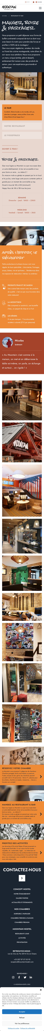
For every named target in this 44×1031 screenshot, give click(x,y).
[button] (41, 990)
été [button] (28, 2)
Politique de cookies (13, 1028)
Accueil (4, 16)
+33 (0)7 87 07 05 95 (22, 959)
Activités (22, 938)
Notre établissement (22, 894)
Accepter (22, 1012)
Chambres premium (22, 922)
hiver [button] (40, 2)
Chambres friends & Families (22, 918)
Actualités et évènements (22, 902)
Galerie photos (22, 898)
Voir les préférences (22, 1023)
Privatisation (22, 942)
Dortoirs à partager (22, 914)
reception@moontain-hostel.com (22, 962)
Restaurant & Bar (22, 934)
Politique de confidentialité (27, 1028)
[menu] (40, 8)
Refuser (22, 1017)
